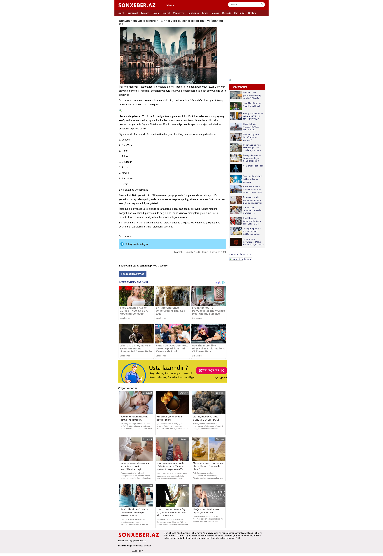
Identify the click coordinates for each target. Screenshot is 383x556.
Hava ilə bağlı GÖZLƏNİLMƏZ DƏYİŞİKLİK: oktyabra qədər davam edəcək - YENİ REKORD (245, 127)
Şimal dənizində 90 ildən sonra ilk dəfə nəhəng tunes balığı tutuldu (252, 189)
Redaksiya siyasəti (142, 545)
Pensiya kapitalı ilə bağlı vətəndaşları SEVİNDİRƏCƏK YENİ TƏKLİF (252, 158)
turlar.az (248, 259)
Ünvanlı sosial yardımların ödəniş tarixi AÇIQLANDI (252, 95)
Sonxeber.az (126, 100)
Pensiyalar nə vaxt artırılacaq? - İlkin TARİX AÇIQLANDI (252, 148)
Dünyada (226, 13)
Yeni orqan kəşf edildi (253, 166)
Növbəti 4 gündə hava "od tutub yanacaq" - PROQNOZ (251, 137)
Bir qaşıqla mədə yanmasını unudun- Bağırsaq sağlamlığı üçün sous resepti (252, 200)
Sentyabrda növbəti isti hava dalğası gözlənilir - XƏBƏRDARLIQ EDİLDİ (246, 179)
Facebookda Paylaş (132, 273)
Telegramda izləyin (137, 244)
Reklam (252, 13)
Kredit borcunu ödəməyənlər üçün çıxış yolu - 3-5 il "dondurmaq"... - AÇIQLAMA (245, 221)
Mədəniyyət (178, 13)
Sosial (121, 13)
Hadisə (155, 13)
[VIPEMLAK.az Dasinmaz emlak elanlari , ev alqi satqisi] (236, 259)
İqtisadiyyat (132, 13)
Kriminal (166, 13)
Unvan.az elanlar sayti (240, 254)
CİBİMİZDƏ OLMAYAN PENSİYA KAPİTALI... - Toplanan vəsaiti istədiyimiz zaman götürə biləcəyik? (246, 210)
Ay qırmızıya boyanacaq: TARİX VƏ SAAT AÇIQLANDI (253, 242)
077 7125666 (160, 265)
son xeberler (180, 538)
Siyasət (145, 13)
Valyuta (169, 5)
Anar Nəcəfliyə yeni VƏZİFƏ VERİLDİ (252, 104)
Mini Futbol (239, 13)
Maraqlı (215, 13)
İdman (205, 13)
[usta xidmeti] (174, 371)
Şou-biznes (193, 13)
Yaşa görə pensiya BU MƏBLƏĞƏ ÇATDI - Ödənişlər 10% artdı (252, 231)
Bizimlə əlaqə (125, 545)
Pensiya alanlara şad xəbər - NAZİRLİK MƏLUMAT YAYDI (253, 116)
